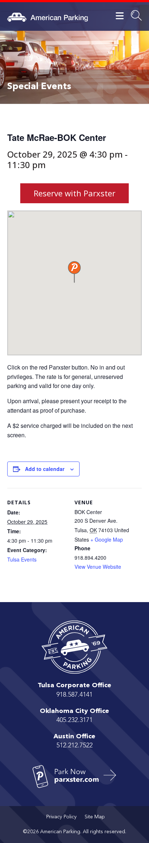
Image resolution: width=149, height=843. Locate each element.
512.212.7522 (74, 745)
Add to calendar (44, 468)
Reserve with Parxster (74, 193)
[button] (74, 272)
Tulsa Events (22, 559)
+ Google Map (106, 539)
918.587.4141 (74, 695)
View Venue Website (97, 566)
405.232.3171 (74, 720)
